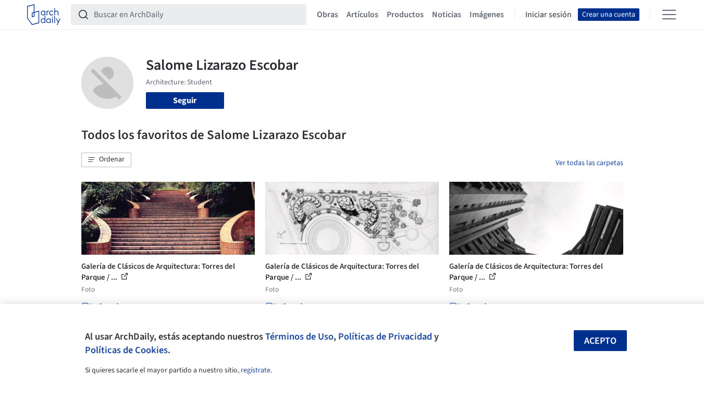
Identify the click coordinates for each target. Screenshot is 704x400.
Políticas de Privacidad (385, 336)
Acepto (600, 340)
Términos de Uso (299, 336)
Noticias (446, 14)
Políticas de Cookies (126, 350)
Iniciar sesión (548, 14)
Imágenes (487, 14)
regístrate (255, 370)
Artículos (362, 14)
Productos (405, 14)
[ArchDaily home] (43, 14)
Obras (327, 14)
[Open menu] (669, 14)
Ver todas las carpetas (589, 163)
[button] (106, 160)
